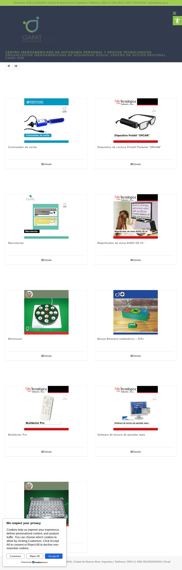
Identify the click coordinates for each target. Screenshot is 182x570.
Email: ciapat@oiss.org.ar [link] (154, 2)
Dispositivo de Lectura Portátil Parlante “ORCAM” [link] (129, 147)
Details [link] (48, 164)
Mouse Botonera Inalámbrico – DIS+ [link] (120, 338)
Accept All (54, 556)
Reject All (35, 556)
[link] (177, 20)
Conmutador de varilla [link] (22, 147)
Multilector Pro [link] (17, 434)
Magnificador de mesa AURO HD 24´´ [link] (121, 243)
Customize (15, 556)
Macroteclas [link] (16, 243)
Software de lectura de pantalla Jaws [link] (121, 434)
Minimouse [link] (15, 338)
